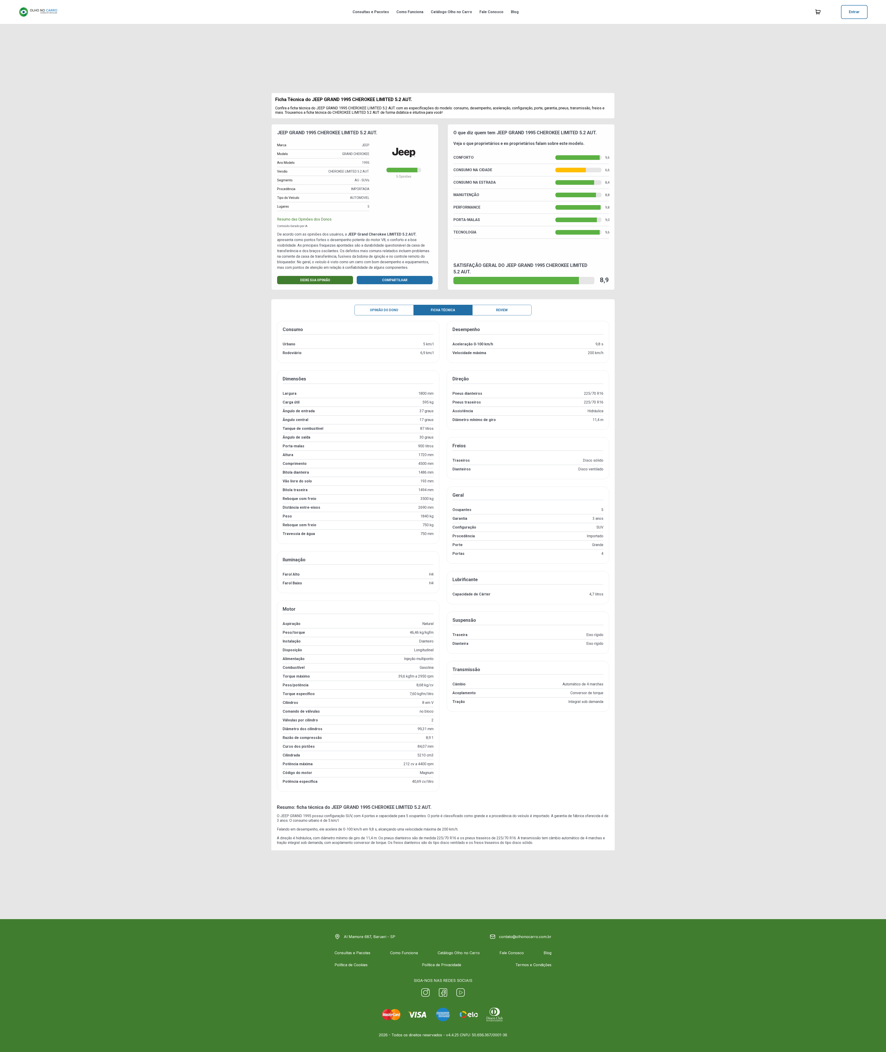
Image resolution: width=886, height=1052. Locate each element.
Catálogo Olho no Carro (451, 12)
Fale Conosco (491, 12)
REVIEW (502, 310)
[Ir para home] (38, 12)
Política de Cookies (351, 964)
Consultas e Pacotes (371, 12)
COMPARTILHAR (394, 280)
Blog (515, 12)
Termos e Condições (533, 964)
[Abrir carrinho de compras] (818, 12)
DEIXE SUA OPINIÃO (315, 280)
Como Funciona (409, 12)
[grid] (443, 560)
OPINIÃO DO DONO (384, 310)
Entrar (854, 12)
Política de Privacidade (441, 964)
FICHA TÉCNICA (443, 310)
